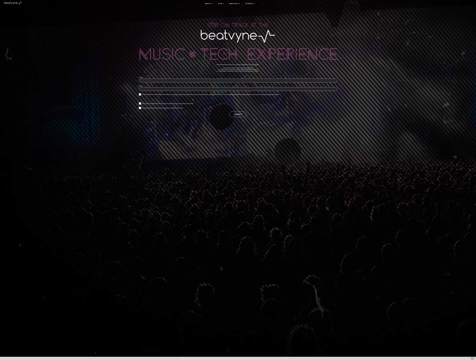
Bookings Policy (178, 108)
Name (141, 77)
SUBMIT (238, 114)
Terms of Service (154, 108)
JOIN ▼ (221, 3)
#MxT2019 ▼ (234, 3)
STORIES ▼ (250, 3)
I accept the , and (162, 108)
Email (141, 86)
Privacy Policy (165, 108)
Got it (285, 358)
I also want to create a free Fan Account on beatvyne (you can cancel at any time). (168, 103)
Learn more (274, 358)
